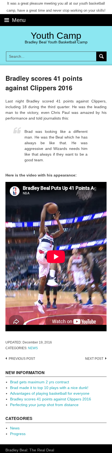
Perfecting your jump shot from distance (44, 405)
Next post (94, 359)
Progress (18, 434)
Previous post (22, 359)
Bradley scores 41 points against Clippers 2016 (50, 399)
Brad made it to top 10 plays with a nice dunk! (49, 387)
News (33, 348)
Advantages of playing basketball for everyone (49, 393)
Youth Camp (56, 35)
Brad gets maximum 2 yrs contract (39, 382)
